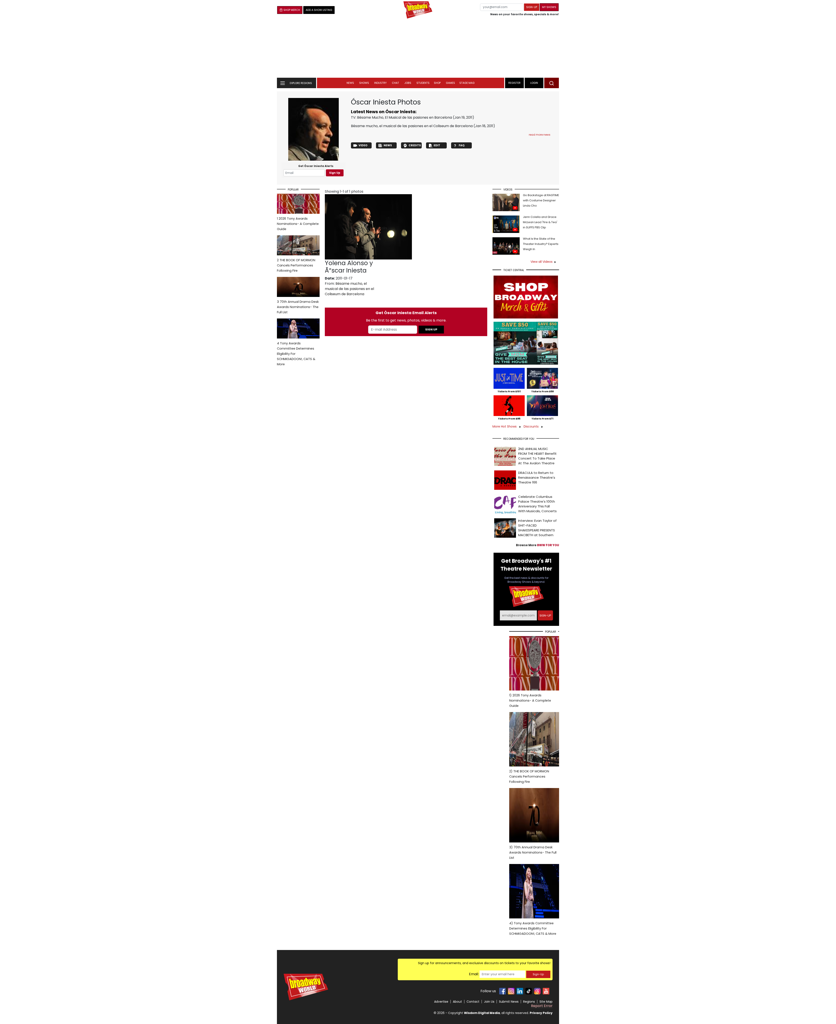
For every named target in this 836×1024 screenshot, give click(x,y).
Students (423, 83)
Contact (473, 1001)
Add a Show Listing (319, 10)
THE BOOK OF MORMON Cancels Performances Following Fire (296, 265)
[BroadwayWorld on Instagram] (511, 991)
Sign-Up (538, 974)
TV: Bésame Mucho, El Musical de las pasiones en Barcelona (401, 117)
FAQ (462, 145)
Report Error (542, 1005)
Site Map (546, 1001)
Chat (395, 83)
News (350, 83)
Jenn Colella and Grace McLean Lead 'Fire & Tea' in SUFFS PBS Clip (540, 222)
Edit (437, 145)
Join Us (489, 1001)
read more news (539, 134)
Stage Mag (467, 83)
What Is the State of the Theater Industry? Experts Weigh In (540, 244)
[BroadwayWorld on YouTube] (546, 991)
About (457, 1001)
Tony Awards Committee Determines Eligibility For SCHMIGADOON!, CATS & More (296, 353)
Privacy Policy (541, 1013)
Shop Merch (291, 10)
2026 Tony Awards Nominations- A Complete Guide (298, 223)
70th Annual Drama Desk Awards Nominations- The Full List (298, 307)
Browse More (537, 545)
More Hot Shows (504, 426)
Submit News (509, 1001)
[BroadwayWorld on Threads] (537, 991)
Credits (415, 145)
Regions (529, 1001)
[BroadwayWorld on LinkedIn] (520, 991)
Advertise (441, 1001)
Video (363, 145)
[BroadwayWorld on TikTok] (528, 991)
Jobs (407, 83)
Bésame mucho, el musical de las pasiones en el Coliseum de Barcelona (412, 125)
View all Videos (542, 261)
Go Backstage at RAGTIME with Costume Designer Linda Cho (541, 200)
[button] (551, 83)
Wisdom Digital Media (482, 1013)
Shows (364, 83)
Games (450, 83)
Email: (474, 974)
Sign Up (334, 173)
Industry (380, 83)
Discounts (531, 426)
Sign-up (531, 7)
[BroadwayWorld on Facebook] (502, 991)
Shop (437, 83)
